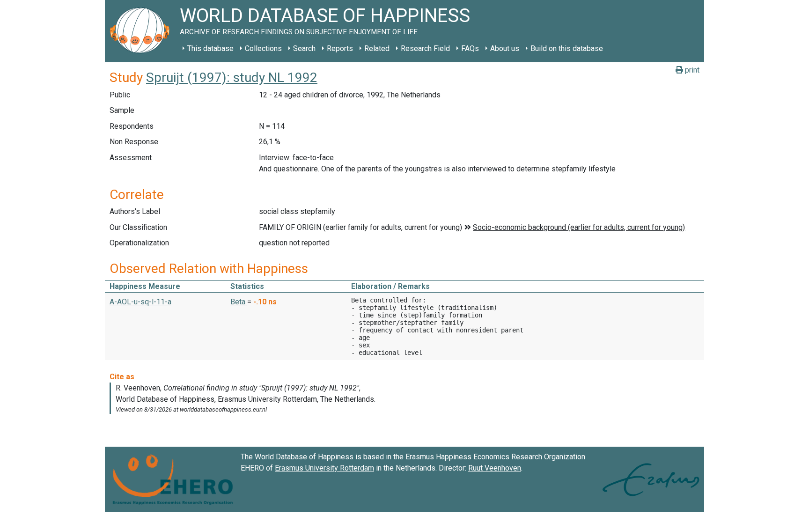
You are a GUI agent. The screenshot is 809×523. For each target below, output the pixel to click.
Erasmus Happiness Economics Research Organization (495, 456)
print (691, 70)
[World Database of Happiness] (142, 31)
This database (210, 48)
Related (377, 48)
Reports (340, 48)
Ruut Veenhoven (494, 468)
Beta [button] (238, 301)
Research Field (425, 48)
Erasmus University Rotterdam (324, 468)
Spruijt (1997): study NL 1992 (231, 77)
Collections (263, 48)
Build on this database (566, 48)
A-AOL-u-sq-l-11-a (140, 301)
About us (504, 48)
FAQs (470, 48)
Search (304, 48)
